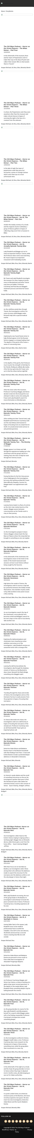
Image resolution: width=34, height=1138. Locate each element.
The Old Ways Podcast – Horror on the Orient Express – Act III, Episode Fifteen (17, 632)
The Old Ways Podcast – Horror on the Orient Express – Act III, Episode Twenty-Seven (17, 302)
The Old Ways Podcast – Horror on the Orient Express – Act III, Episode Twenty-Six (17, 329)
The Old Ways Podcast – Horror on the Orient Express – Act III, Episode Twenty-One (17, 469)
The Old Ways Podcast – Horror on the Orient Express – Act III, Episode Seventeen (17, 576)
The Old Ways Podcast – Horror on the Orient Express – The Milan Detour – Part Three (17, 104)
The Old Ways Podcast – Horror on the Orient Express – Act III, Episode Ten (17, 768)
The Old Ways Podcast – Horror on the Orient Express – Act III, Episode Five (17, 973)
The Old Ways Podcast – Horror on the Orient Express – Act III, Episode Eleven (17, 741)
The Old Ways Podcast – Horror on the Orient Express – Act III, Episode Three (17, 1030)
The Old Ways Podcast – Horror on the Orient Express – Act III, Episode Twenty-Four (17, 382)
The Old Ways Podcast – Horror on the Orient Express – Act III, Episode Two (17, 1059)
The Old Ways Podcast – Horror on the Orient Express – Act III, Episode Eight (17, 859)
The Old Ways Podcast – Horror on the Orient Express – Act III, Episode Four (17, 1002)
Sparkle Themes (22, 1130)
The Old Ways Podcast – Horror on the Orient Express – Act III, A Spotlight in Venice (17, 917)
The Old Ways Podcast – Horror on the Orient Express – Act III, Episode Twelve (17, 712)
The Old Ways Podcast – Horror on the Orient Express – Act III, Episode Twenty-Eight (17, 271)
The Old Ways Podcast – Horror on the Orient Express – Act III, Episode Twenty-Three (17, 411)
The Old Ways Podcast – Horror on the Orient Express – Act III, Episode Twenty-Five (17, 355)
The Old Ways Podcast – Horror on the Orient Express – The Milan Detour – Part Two (17, 161)
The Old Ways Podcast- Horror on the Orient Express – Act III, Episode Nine (16, 828)
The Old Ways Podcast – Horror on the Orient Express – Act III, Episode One (17, 1086)
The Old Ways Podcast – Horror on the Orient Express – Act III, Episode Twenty (17, 498)
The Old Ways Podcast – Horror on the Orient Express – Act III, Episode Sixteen (17, 605)
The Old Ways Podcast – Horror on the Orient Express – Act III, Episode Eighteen (17, 549)
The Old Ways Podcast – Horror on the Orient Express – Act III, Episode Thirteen (17, 685)
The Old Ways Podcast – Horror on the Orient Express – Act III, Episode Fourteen (17, 658)
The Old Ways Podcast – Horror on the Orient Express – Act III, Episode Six (17, 948)
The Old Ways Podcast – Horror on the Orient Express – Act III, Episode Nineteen (17, 524)
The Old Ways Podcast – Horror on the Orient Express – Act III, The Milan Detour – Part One (17, 217)
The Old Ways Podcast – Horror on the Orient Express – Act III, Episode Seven (17, 888)
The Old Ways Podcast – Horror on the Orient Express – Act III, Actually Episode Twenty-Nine (17, 244)
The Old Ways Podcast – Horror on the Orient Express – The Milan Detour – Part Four (17, 48)
